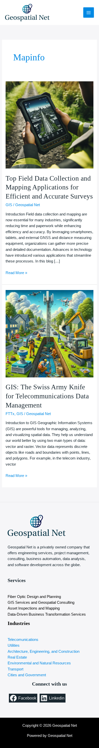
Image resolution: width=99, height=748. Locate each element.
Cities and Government (27, 675)
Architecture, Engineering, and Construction (43, 651)
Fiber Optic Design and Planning (34, 597)
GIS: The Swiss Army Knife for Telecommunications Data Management (47, 396)
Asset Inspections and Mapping (34, 608)
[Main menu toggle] (88, 12)
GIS (9, 205)
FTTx (10, 414)
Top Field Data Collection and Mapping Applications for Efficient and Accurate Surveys (49, 187)
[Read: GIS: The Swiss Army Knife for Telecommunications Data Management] (49, 333)
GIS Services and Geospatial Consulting (41, 602)
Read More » (16, 272)
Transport (15, 669)
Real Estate (17, 657)
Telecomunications (23, 640)
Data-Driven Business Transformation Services (47, 614)
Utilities (14, 645)
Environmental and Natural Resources (39, 663)
